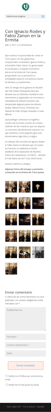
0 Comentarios (25, 45)
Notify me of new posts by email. (23, 384)
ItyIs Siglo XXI (13, 406)
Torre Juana (29, 406)
